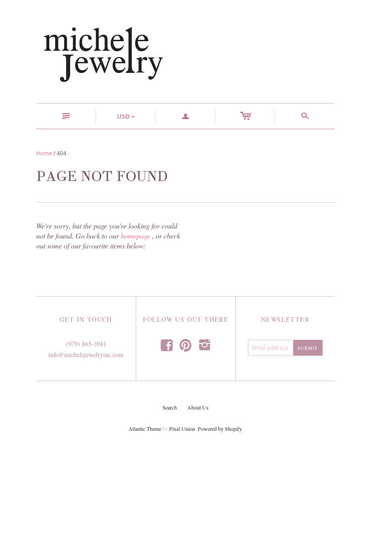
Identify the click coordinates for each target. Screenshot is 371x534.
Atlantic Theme (144, 428)
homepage (135, 235)
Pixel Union (182, 428)
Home (44, 153)
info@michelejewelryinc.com (86, 354)
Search (169, 407)
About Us (198, 407)
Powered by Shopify (220, 428)
